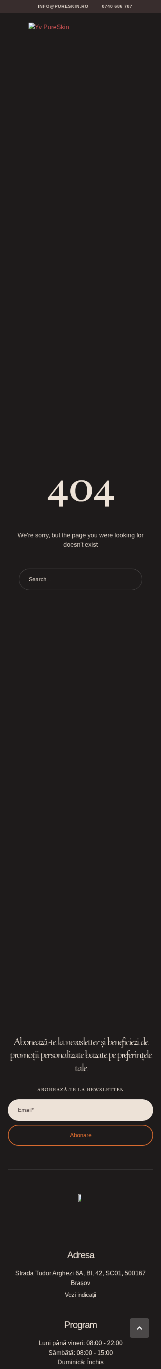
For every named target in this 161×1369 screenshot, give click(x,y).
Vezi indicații (80, 1294)
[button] (59, 6)
